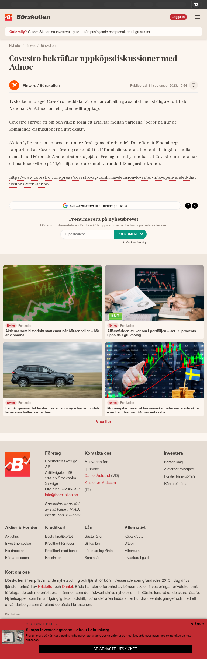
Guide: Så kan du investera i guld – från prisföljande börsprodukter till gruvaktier (79, 31)
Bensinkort (53, 557)
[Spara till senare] (193, 85)
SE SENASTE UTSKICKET (115, 648)
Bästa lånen (94, 536)
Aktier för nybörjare (179, 469)
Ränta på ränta (175, 483)
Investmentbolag (18, 543)
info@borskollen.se (61, 494)
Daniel (67, 586)
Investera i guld (137, 557)
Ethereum (132, 550)
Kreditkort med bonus (61, 550)
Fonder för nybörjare (179, 476)
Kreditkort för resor (59, 543)
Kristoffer (46, 586)
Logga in (178, 17)
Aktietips (12, 536)
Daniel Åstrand (97, 475)
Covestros (48, 150)
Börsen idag (173, 461)
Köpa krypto (134, 536)
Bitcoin (130, 543)
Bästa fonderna (17, 557)
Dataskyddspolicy (135, 242)
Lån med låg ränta (99, 550)
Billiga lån (92, 543)
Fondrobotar (14, 550)
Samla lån (92, 557)
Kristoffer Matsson (100, 482)
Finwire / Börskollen (41, 85)
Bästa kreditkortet (59, 536)
